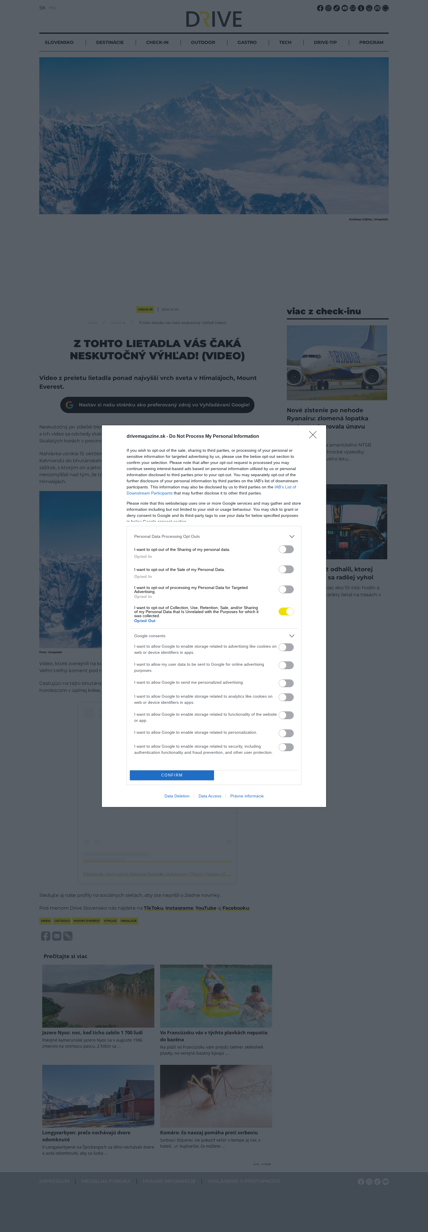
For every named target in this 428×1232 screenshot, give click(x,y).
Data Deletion (177, 796)
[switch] (286, 549)
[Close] (314, 436)
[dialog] (214, 616)
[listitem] (214, 536)
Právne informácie (247, 796)
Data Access (210, 796)
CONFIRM (172, 775)
